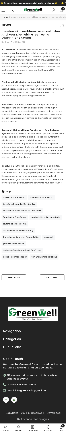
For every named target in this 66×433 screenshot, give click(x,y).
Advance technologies (35, 419)
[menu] (3, 10)
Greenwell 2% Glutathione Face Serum (22, 130)
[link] (18, 428)
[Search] (12, 10)
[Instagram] (14, 400)
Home (5, 17)
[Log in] (54, 10)
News (13, 17)
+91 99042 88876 (26, 384)
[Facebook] (6, 400)
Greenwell (46, 70)
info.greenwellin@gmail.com (31, 390)
